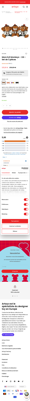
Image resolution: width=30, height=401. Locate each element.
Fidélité (4, 374)
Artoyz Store (6, 340)
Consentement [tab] (6, 172)
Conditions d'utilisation (9, 368)
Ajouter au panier (15, 112)
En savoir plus (22, 2)
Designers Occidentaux (8, 12)
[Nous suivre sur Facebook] (2, 381)
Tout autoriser (15, 221)
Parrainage (5, 376)
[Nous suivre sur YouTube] (18, 381)
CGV (3, 343)
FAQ (3, 365)
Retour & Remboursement (10, 371)
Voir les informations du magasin (13, 132)
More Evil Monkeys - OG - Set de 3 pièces (21, 12)
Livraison (4, 362)
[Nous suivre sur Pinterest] (14, 381)
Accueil (3, 11)
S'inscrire (15, 271)
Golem (4, 53)
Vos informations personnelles (11, 348)
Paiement (5, 359)
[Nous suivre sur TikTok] (22, 381)
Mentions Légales (7, 346)
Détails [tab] (14, 172)
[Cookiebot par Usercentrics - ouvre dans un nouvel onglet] (21, 168)
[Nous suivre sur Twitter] (6, 381)
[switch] (26, 204)
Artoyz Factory (6, 351)
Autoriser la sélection (15, 226)
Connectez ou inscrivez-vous (14, 74)
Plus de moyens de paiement (15, 121)
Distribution (5, 354)
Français (22, 386)
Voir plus (4, 96)
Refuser (15, 231)
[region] (15, 289)
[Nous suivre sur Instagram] (10, 381)
